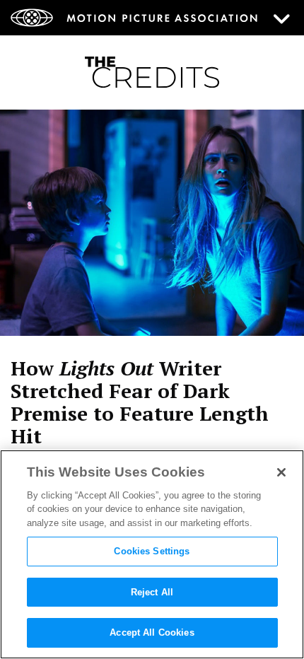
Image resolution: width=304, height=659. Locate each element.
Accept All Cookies (152, 632)
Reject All (152, 592)
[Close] (281, 472)
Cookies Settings (151, 551)
